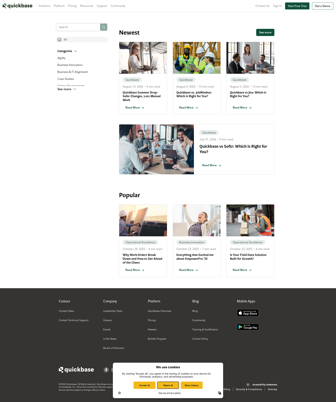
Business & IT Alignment (72, 72)
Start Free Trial (297, 6)
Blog (195, 311)
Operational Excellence (140, 242)
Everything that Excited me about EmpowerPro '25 (195, 257)
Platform (59, 6)
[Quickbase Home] (76, 370)
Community (118, 6)
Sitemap (272, 389)
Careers (107, 320)
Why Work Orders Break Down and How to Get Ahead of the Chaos (142, 258)
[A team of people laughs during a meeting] (156, 149)
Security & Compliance (249, 389)
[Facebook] (106, 369)
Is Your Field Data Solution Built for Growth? (248, 257)
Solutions (44, 6)
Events (106, 329)
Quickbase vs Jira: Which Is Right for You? (248, 94)
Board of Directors (113, 348)
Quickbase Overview (159, 311)
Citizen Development (70, 86)
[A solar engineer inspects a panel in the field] (143, 220)
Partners (152, 329)
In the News (109, 338)
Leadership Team (112, 311)
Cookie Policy (200, 338)
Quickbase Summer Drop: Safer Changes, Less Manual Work (142, 96)
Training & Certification (205, 329)
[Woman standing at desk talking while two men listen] (250, 58)
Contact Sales (66, 311)
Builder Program (157, 338)
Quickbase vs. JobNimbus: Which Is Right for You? (194, 94)
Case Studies (65, 79)
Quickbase (132, 79)
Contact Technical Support (73, 320)
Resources (86, 6)
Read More (132, 107)
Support (102, 6)
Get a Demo (322, 6)
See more (265, 32)
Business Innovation (69, 65)
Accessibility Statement (265, 384)
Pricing (72, 6)
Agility (61, 58)
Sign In (277, 6)
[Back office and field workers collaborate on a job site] (197, 58)
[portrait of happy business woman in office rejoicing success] (197, 220)
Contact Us (262, 6)
